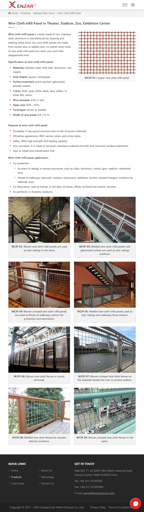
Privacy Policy (98, 507)
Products (26, 13)
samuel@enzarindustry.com (99, 493)
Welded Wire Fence (44, 13)
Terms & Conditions (120, 507)
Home (14, 13)
